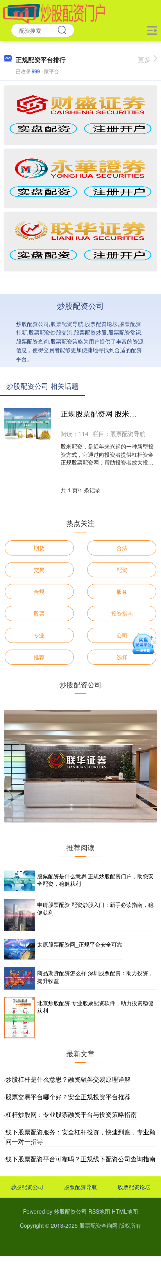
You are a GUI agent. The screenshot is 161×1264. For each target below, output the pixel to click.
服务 (121, 591)
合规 (39, 591)
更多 (144, 59)
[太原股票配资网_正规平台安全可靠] (19, 949)
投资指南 (122, 613)
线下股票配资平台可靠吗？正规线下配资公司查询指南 (80, 1158)
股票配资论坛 (134, 1187)
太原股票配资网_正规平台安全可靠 (79, 944)
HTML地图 (125, 1211)
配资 (121, 569)
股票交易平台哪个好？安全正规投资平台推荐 (68, 1096)
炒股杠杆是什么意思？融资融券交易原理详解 (68, 1079)
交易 (39, 569)
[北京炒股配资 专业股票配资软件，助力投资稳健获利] (19, 1017)
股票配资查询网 (98, 1225)
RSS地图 (99, 1211)
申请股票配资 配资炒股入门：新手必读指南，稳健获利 (95, 908)
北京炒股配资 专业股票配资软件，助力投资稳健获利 (95, 1007)
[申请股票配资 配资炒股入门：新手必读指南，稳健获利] (19, 915)
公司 (121, 635)
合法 (121, 548)
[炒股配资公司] (54, 13)
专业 (39, 635)
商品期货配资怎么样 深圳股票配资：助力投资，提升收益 (95, 976)
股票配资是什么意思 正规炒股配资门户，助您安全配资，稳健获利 (95, 880)
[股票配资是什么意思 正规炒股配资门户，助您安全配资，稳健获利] (19, 881)
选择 (121, 657)
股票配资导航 (80, 1187)
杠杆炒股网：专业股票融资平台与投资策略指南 (71, 1114)
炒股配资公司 (27, 1187)
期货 (39, 548)
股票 (39, 613)
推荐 (39, 657)
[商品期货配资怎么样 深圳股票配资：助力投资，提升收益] (19, 978)
